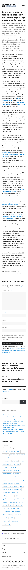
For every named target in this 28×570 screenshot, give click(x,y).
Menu (23, 5)
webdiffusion (16, 511)
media (5, 483)
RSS (18, 499)
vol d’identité (20, 102)
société (5, 502)
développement (8, 464)
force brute (21, 104)
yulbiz (11, 518)
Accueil (4, 545)
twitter (21, 502)
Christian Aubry (8, 271)
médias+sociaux (14, 486)
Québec (5, 499)
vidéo (19, 273)
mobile (10, 483)
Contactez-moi (6, 556)
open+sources (16, 489)
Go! (23, 401)
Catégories (5, 445)
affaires (5, 451)
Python (18, 496)
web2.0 (9, 508)
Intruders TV (17, 473)
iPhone (11, 273)
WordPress (10, 389)
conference (17, 458)
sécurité (15, 273)
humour (16, 470)
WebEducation (7, 514)
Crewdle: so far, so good (10, 419)
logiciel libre (12, 480)
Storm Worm (6, 152)
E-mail (4, 320)
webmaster (17, 514)
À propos (4, 552)
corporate (15, 461)
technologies (13, 502)
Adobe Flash (14, 214)
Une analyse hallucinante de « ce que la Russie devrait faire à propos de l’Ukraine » (13, 431)
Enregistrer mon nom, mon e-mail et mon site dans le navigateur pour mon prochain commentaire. (13, 337)
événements (6, 524)
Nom (4, 313)
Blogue (4, 549)
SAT (22, 499)
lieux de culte (16, 477)
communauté (21, 454)
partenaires (14, 492)
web (4, 508)
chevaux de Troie (7, 100)
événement (14, 521)
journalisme (6, 477)
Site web (5, 327)
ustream (5, 505)
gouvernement (7, 470)
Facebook (6, 467)
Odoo (22, 486)
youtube (5, 518)
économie (6, 521)
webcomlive (6, 511)
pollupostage (6, 104)
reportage (12, 499)
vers (18, 98)
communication (7, 458)
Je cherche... (5, 398)
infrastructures (7, 473)
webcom (16, 508)
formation (13, 467)
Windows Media (16, 216)
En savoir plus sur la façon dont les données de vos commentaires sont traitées (13, 350)
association (12, 451)
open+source (7, 489)
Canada (12, 454)
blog (18, 451)
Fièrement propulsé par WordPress (10, 567)
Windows (23, 273)
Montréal (17, 483)
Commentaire (7, 290)
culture (22, 461)
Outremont (6, 492)
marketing (20, 480)
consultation (6, 461)
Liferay (5, 480)
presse (12, 496)
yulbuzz (17, 518)
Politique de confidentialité (17, 565)
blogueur (5, 454)
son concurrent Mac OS (17, 119)
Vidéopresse (5, 273)
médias (5, 486)
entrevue (17, 464)
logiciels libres (9, 218)
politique (5, 496)
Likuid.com (5, 391)
